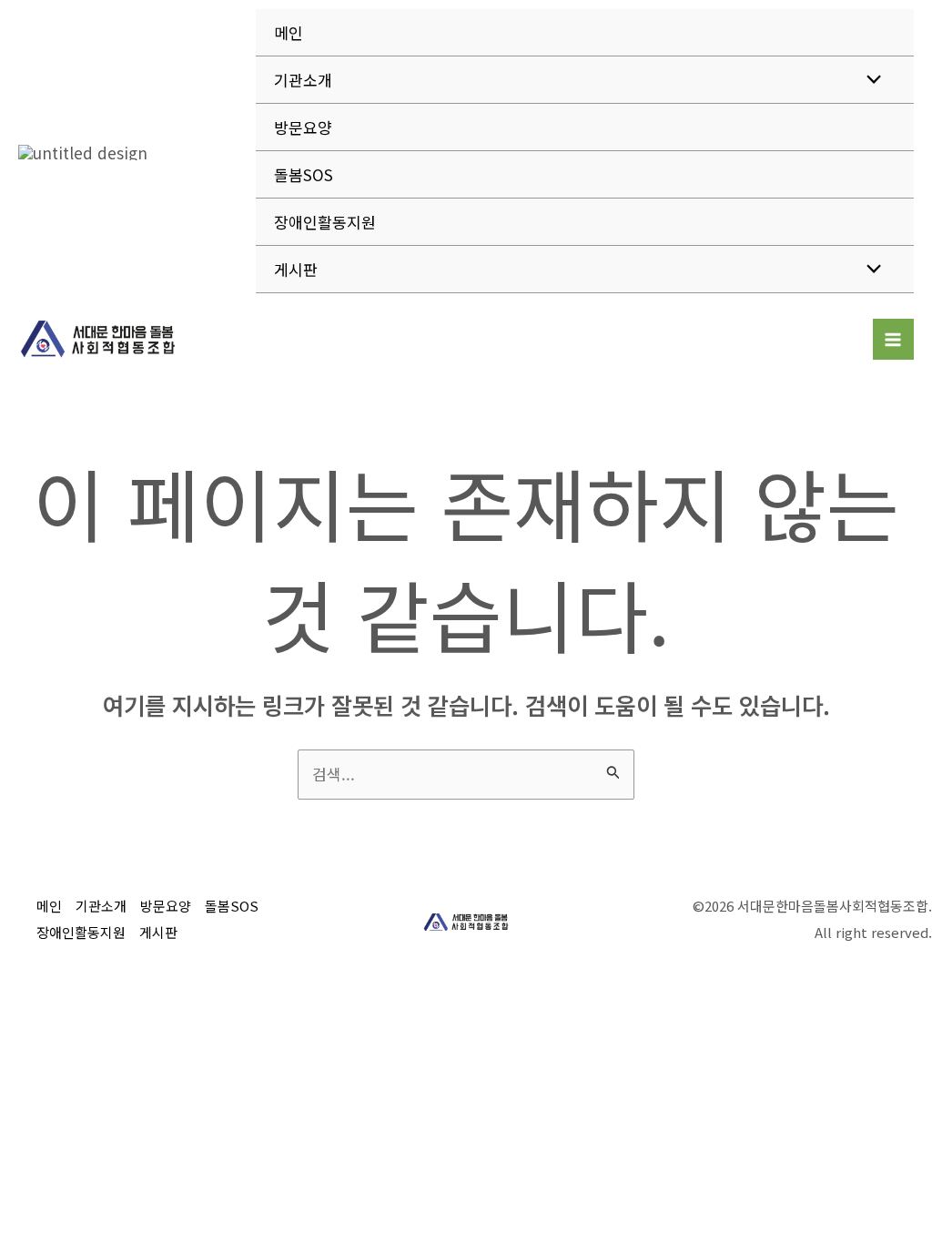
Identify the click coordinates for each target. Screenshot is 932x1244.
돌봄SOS (303, 174)
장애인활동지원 (325, 221)
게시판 (296, 269)
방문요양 (303, 127)
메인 (288, 32)
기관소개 (303, 79)
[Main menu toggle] (894, 340)
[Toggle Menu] (870, 79)
